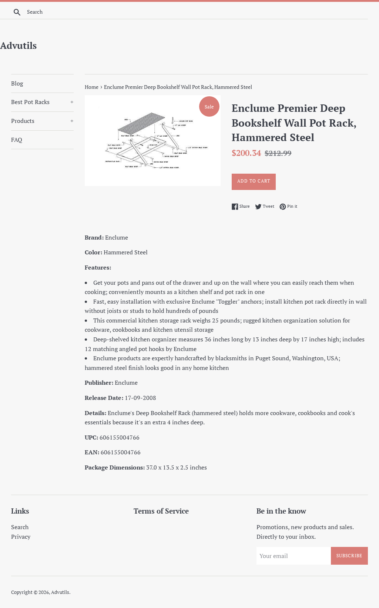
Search (19, 527)
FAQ (16, 140)
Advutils (18, 45)
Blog (17, 83)
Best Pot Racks (42, 102)
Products (42, 121)
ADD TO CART (253, 181)
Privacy (20, 536)
